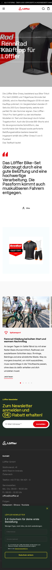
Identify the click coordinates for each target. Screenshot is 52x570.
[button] (20, 382)
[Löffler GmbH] (24, 8)
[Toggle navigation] (3, 8)
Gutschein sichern (26, 555)
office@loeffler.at (11, 495)
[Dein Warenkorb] (48, 8)
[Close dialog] (47, 508)
